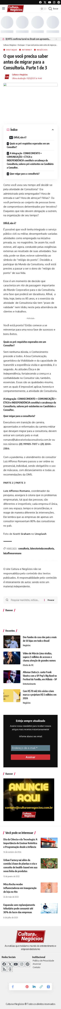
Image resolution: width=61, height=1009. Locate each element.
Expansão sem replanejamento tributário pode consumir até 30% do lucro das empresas (19, 908)
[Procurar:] (26, 600)
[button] (56, 39)
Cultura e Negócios (20, 74)
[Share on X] (19, 987)
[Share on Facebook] (12, 986)
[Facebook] (40, 2)
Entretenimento (29, 684)
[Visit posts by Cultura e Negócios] (7, 76)
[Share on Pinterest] (26, 986)
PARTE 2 (8, 482)
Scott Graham (21, 533)
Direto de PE (28, 665)
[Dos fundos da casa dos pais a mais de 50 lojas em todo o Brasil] (11, 641)
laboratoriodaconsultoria (42, 548)
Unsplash (40, 533)
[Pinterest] (58, 2)
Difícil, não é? (20, 137)
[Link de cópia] (41, 986)
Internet (27, 50)
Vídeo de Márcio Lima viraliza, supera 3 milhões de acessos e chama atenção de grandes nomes (39, 657)
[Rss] (4, 969)
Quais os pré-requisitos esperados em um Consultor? (28, 145)
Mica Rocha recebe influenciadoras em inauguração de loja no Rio (20, 888)
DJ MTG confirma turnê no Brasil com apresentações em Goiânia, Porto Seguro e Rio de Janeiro (28, 39)
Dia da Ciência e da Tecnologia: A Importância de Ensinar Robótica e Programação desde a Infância (20, 843)
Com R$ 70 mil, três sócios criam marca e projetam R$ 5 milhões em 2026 (39, 695)
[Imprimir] (48, 986)
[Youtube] (49, 2)
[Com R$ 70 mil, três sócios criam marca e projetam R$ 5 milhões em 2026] (11, 695)
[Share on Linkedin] (34, 986)
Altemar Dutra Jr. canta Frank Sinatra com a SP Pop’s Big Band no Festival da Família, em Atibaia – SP (40, 676)
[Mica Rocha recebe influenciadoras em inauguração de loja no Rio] (49, 887)
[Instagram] (21, 964)
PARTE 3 (20, 482)
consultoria (23, 548)
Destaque (11, 50)
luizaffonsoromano (12, 553)
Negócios (42, 50)
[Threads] (9, 969)
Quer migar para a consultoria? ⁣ (25, 173)
